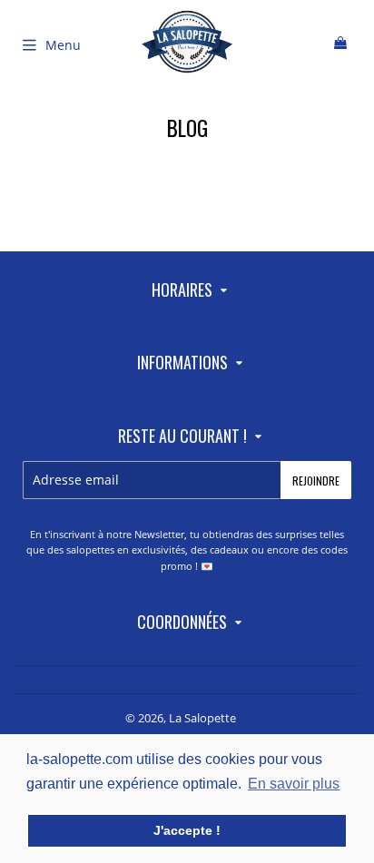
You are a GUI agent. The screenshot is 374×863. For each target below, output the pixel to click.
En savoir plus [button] (294, 783)
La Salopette (202, 718)
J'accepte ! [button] (187, 830)
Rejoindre (316, 480)
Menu (63, 45)
